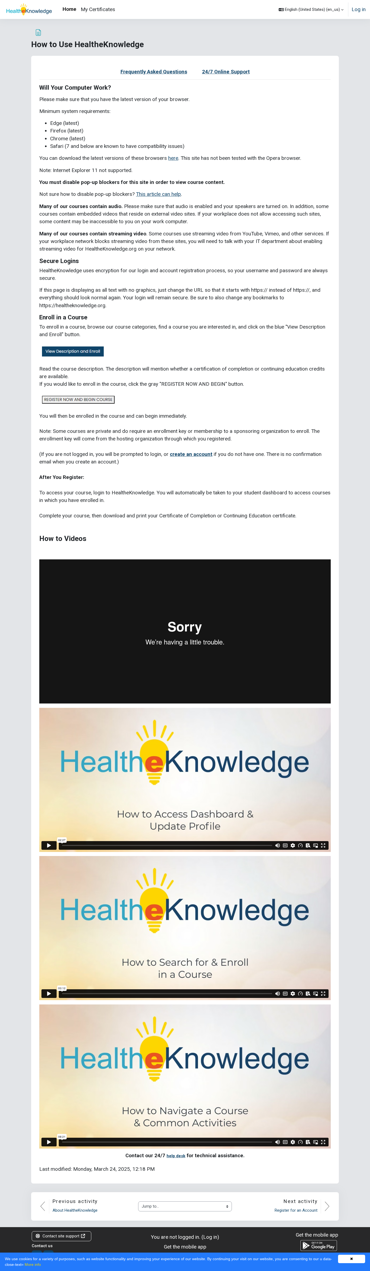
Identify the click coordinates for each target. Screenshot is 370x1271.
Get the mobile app (185, 1247)
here (173, 158)
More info (33, 1264)
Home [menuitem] (69, 9)
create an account (191, 454)
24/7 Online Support (226, 72)
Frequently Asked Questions (154, 72)
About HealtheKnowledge (75, 1210)
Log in (359, 9)
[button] (311, 9)
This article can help (158, 194)
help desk (176, 1155)
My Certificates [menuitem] (98, 9)
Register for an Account (296, 1210)
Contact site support (61, 1236)
